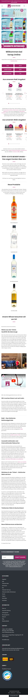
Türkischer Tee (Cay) (6, 589)
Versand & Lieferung (6, 610)
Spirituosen (5, 111)
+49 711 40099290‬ (8, 629)
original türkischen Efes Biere (14, 150)
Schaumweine (15, 110)
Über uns (4, 608)
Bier (3, 587)
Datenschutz (13, 692)
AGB (9, 692)
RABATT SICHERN (20, 557)
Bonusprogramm (5, 614)
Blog (3, 619)
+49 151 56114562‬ (10, 630)
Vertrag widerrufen (14, 695)
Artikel (21, 429)
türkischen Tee (24, 150)
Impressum (18, 692)
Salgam (3, 596)
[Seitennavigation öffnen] (3, 6)
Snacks (3, 594)
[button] (25, 93)
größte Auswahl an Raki (15, 434)
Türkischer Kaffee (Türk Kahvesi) (9, 592)
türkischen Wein (14, 61)
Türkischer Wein (5, 583)
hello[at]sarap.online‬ (9, 632)
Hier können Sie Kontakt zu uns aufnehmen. (14, 459)
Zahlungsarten (5, 612)
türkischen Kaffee (16, 151)
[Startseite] (14, 6)
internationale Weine (8, 110)
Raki (24, 59)
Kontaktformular (5, 639)
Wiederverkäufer (5, 621)
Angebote (4, 579)
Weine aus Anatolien (22, 462)
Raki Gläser (4, 598)
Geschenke (4, 600)
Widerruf (4, 616)
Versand (10, 98)
